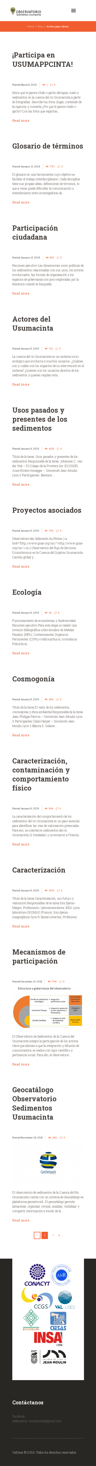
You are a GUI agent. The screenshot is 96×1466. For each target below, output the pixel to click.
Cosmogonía (33, 678)
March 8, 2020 (28, 84)
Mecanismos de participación (39, 956)
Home (30, 26)
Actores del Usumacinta (32, 323)
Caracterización (39, 869)
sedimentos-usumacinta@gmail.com (36, 1421)
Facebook (18, 1416)
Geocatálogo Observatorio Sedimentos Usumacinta (34, 1103)
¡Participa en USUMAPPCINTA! (42, 59)
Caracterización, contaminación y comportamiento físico (41, 774)
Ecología (26, 592)
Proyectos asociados (46, 510)
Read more (20, 120)
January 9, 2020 (29, 348)
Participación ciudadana (35, 232)
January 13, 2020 (30, 166)
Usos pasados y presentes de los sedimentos (39, 419)
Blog (40, 26)
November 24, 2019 (31, 1137)
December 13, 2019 (31, 981)
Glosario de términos (47, 145)
